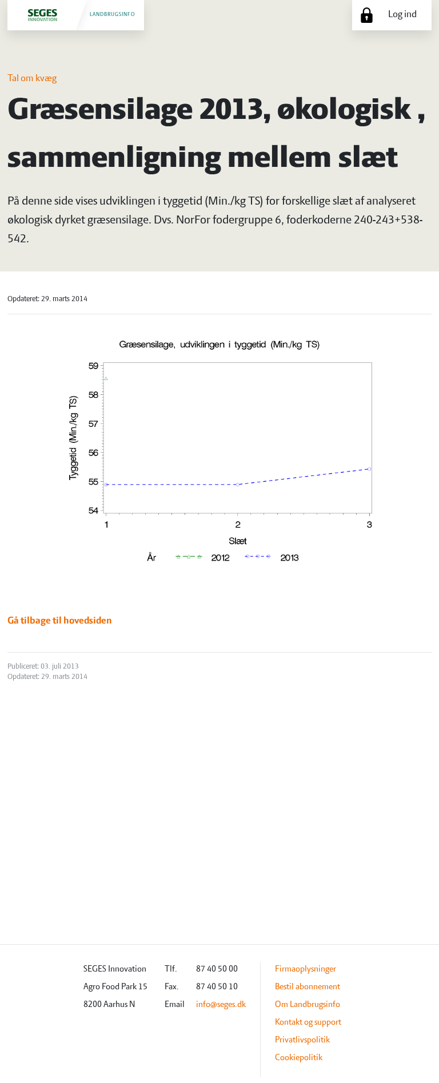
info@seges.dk (221, 1004)
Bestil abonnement (307, 987)
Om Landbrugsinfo (307, 1004)
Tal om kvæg (32, 79)
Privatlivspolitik (302, 1040)
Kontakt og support (308, 1022)
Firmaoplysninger (305, 969)
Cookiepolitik (298, 1057)
